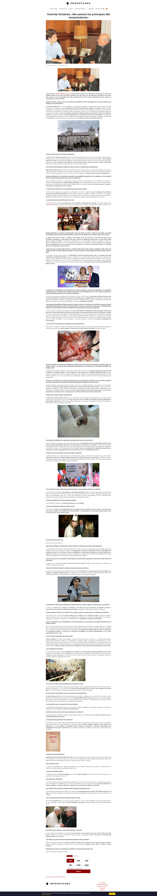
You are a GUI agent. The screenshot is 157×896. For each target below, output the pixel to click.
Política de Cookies (102, 886)
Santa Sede (54, 8)
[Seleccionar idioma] (107, 8)
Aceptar (112, 893)
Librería (91, 8)
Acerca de (102, 888)
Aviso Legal (102, 882)
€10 (70, 861)
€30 (86, 861)
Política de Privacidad (102, 884)
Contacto (102, 890)
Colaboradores (80, 8)
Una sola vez (69, 856)
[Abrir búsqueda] (104, 9)
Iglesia (71, 8)
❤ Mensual (76, 856)
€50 (70, 865)
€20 (78, 861)
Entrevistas (49, 877)
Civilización (63, 8)
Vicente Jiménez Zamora (63, 93)
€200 (86, 865)
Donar (78, 871)
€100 (78, 865)
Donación (98, 8)
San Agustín (49, 203)
